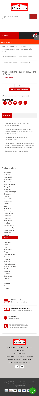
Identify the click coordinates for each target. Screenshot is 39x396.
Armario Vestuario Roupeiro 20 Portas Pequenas (15, 62)
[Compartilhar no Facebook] (5, 103)
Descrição (6, 115)
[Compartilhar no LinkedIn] (20, 103)
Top (36, 39)
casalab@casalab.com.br (22, 362)
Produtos (13, 47)
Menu (6, 35)
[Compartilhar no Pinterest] (25, 103)
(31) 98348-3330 (21, 356)
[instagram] (22, 367)
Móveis (23, 47)
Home (4, 47)
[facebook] (17, 367)
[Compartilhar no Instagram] (10, 103)
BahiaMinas (22, 386)
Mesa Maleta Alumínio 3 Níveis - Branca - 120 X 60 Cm (19, 56)
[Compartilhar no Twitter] (15, 103)
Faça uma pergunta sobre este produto (15, 96)
